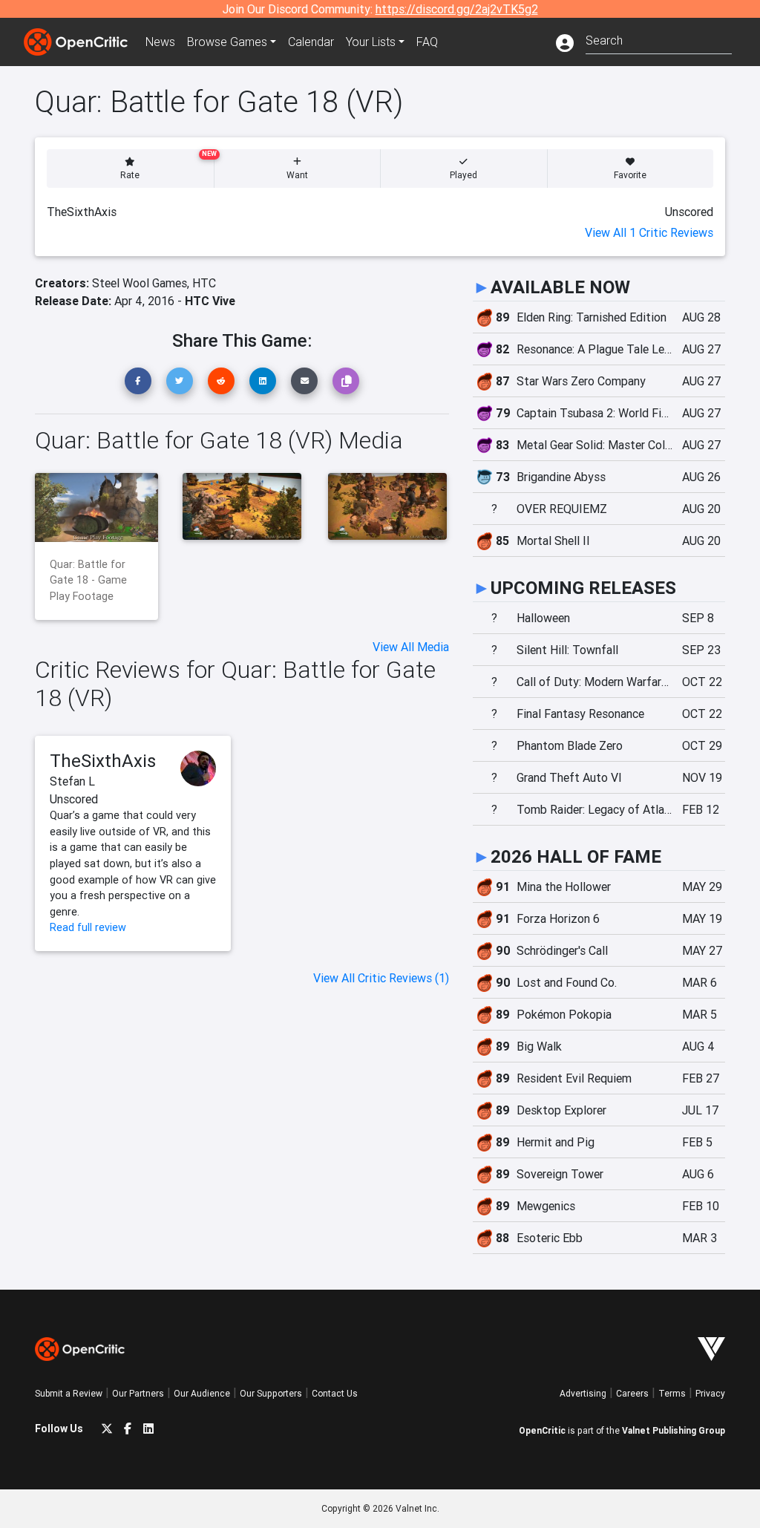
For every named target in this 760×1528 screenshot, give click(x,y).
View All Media (411, 646)
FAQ (427, 41)
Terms (672, 1393)
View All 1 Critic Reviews (649, 232)
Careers (632, 1393)
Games (227, 41)
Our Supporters (271, 1393)
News (160, 41)
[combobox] (659, 39)
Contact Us (335, 1393)
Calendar (311, 41)
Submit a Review (68, 1393)
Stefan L (72, 781)
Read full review (88, 927)
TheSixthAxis (103, 760)
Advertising (583, 1393)
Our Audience (202, 1393)
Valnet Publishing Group (673, 1430)
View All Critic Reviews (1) (381, 977)
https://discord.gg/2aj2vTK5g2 (457, 8)
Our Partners (138, 1393)
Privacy (710, 1393)
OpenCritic (542, 1430)
